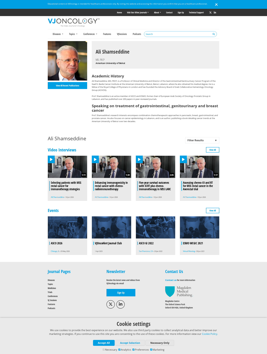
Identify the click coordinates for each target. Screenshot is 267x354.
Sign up (181, 12)
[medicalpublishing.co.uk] (179, 291)
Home (119, 12)
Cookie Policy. (210, 334)
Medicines (52, 288)
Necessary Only (159, 343)
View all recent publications (67, 85)
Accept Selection (130, 343)
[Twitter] (210, 13)
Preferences (142, 349)
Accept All (104, 343)
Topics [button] (72, 34)
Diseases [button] (57, 34)
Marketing (158, 349)
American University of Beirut (110, 63)
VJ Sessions (52, 300)
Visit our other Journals (137, 12)
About (156, 12)
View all (212, 149)
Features (107, 34)
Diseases (51, 280)
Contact (169, 12)
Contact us (171, 280)
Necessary (111, 349)
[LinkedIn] (215, 13)
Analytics (126, 349)
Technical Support (196, 12)
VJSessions (122, 34)
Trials (50, 292)
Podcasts (137, 34)
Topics (50, 284)
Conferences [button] (89, 34)
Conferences (53, 296)
